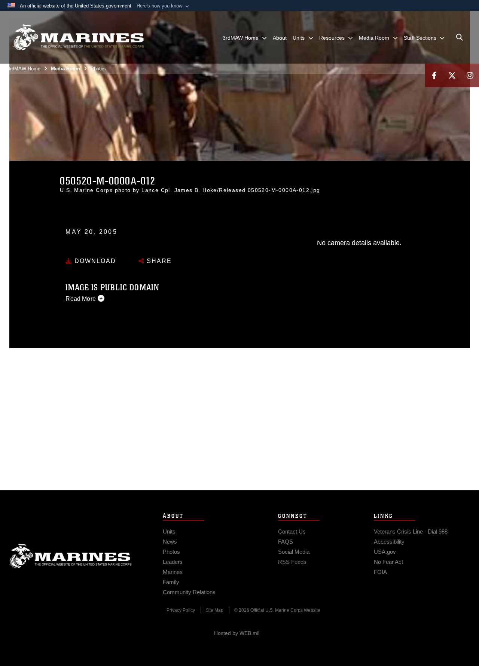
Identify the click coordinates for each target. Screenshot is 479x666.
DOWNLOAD (94, 261)
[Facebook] (434, 75)
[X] (452, 75)
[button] (163, 6)
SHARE (158, 261)
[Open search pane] (459, 37)
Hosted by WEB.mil (236, 633)
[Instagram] (470, 75)
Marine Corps (70, 556)
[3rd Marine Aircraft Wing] (78, 37)
